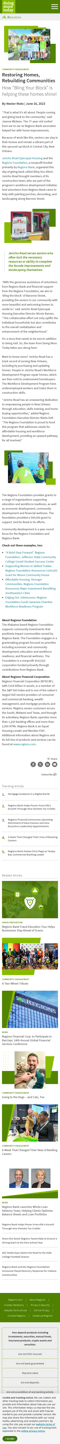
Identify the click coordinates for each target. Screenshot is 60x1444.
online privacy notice (33, 1431)
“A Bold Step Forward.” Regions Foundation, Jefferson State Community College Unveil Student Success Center (30, 557)
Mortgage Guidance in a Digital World (29, 794)
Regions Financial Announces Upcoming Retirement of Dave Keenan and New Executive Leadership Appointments (30, 823)
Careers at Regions (42, 1315)
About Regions (38, 1299)
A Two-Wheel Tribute (15, 983)
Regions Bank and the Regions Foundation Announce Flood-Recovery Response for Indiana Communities (29, 1270)
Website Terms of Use (15, 1310)
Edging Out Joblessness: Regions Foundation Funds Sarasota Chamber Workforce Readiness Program (28, 602)
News (5, 1032)
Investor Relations (14, 1305)
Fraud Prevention (12, 922)
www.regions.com (24, 744)
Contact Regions (17, 1315)
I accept (10, 1438)
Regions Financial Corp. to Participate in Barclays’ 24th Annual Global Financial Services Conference (27, 1040)
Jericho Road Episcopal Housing (22, 158)
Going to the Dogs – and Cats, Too (23, 1097)
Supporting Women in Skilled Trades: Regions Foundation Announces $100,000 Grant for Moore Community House (31, 570)
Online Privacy (42, 1310)
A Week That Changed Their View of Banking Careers (33, 838)
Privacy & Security (40, 1305)
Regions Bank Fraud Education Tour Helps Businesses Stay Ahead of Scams (28, 928)
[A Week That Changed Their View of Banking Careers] (30, 1123)
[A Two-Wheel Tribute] (30, 956)
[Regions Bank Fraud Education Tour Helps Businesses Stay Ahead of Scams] (30, 899)
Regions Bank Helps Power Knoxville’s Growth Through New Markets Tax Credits (31, 807)
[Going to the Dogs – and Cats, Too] (30, 1070)
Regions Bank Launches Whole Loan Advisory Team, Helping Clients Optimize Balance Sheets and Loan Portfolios (27, 1210)
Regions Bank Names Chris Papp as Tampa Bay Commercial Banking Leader (31, 852)
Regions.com (15, 1299)
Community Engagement (15, 69)
